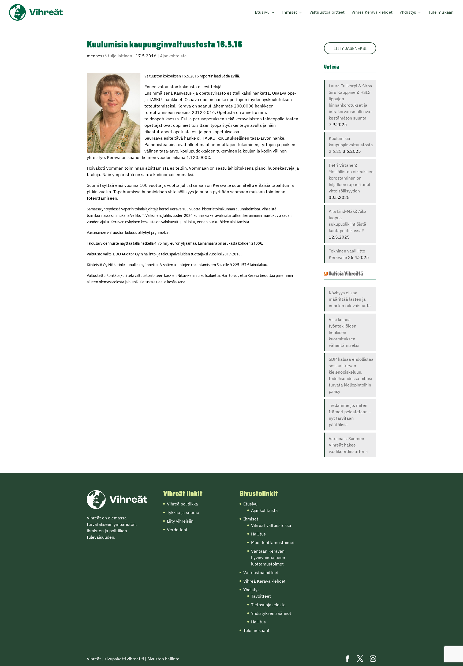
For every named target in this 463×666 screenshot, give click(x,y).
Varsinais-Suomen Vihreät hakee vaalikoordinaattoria (348, 445)
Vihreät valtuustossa (271, 525)
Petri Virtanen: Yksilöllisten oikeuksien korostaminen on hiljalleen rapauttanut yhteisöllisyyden (351, 178)
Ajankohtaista (173, 55)
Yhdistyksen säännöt (271, 613)
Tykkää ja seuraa (183, 512)
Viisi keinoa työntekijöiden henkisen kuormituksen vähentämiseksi (344, 332)
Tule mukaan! (441, 12)
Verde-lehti (178, 529)
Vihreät (94, 658)
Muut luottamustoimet (273, 542)
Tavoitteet (261, 596)
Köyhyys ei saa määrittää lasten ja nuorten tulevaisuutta (350, 299)
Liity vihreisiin (180, 521)
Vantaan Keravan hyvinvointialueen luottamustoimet (268, 557)
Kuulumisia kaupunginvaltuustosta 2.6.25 (351, 145)
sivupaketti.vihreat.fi (124, 658)
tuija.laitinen (120, 55)
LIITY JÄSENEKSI (350, 48)
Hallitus (258, 534)
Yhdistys (407, 12)
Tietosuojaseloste (268, 604)
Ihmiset (289, 12)
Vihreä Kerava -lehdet (372, 12)
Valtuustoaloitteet (327, 12)
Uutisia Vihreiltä (345, 274)
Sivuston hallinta (163, 658)
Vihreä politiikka (182, 504)
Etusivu (262, 12)
